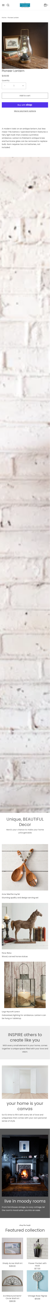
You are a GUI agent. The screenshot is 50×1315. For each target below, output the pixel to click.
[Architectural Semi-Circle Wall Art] (12, 1281)
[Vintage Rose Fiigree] (37, 1281)
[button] (25, 45)
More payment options (25, 111)
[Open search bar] (9, 5)
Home (4, 18)
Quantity (5, 80)
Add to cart (24, 95)
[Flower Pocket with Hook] (37, 1248)
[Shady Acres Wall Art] (12, 1248)
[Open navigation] (3, 5)
